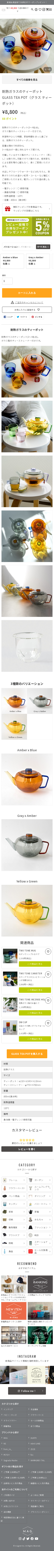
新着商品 (7, 1426)
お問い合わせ (9, 1500)
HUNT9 (34, 1438)
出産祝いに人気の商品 (13, 1483)
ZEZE (33, 1449)
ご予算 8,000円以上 (39, 1477)
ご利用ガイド (9, 1495)
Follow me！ (28, 1391)
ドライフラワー (10, 1420)
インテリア (8, 1409)
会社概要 (7, 1512)
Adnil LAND (35, 1443)
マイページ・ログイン (40, 1500)
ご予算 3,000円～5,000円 (41, 1472)
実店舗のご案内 (37, 1506)
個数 (4, 275)
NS (5, 1443)
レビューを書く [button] (27, 1149)
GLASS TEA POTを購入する (27, 1054)
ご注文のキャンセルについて (29, 302)
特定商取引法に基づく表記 (12, 1519)
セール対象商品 (37, 1420)
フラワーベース (37, 1415)
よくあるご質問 (37, 1495)
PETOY (7, 1454)
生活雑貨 (34, 1409)
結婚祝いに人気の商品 (40, 1483)
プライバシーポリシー (40, 1512)
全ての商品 (35, 1426)
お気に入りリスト (11, 1506)
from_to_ (8, 1449)
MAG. (6, 1438)
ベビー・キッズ (10, 1415)
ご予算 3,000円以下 (12, 1472)
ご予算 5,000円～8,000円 (14, 1477)
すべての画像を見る (27, 79)
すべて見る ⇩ (43, 246)
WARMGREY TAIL (38, 1460)
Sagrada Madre (10, 1460)
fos (32, 1454)
